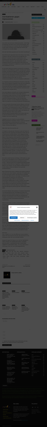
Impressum (32, 220)
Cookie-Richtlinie (17, 220)
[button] (36, 207)
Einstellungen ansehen (32, 217)
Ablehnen (22, 217)
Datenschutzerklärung (25, 220)
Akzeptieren (13, 217)
